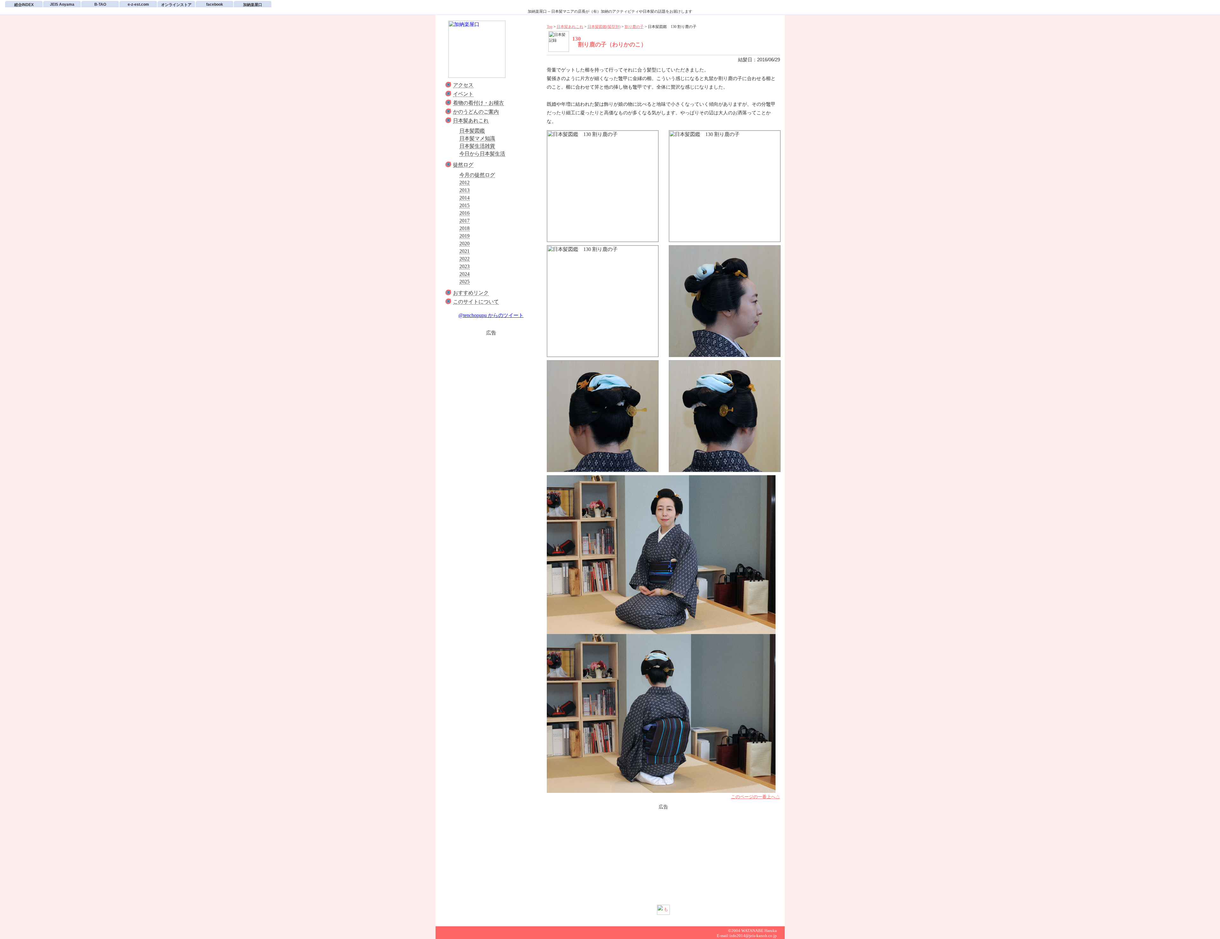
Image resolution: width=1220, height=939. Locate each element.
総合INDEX (24, 5)
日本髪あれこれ (471, 120)
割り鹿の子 (634, 26)
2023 (464, 266)
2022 (464, 258)
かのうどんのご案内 (476, 111)
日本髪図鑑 (472, 130)
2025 (464, 281)
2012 (464, 182)
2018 (464, 228)
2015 (464, 205)
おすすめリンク (471, 292)
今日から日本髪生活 (482, 153)
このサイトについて (476, 301)
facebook (214, 4)
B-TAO (100, 4)
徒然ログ (463, 164)
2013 (464, 190)
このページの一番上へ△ (755, 796)
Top (549, 26)
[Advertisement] (491, 385)
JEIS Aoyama (62, 4)
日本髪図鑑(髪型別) (603, 26)
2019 (464, 236)
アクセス (463, 85)
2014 (464, 197)
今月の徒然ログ (477, 175)
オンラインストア (176, 5)
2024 (464, 274)
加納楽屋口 (252, 5)
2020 (464, 243)
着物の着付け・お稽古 (478, 102)
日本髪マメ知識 (477, 138)
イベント (463, 94)
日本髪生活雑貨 (477, 146)
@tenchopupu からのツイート (491, 315)
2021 (464, 251)
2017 (464, 220)
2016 (464, 213)
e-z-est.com (138, 4)
